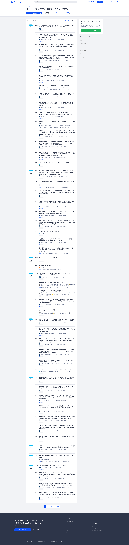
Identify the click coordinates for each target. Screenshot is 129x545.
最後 (58, 506)
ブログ (65, 532)
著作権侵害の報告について (43, 541)
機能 (65, 523)
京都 (40, 253)
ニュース (66, 530)
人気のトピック (95, 528)
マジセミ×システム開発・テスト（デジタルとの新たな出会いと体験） (56, 125)
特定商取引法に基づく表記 (56, 541)
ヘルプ (93, 521)
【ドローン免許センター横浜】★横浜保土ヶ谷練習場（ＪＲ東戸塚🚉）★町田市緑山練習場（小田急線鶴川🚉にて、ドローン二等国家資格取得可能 (58, 285)
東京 (40, 269)
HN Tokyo (43, 267)
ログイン (111, 1)
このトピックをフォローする (34, 13)
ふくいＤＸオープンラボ (46, 185)
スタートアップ (83, 43)
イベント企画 (94, 523)
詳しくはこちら (36, 529)
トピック (28, 6)
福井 (40, 187)
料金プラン (66, 526)
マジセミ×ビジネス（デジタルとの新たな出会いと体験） (53, 28)
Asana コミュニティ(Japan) (47, 259)
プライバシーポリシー (24, 541)
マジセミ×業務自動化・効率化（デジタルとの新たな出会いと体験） (55, 487)
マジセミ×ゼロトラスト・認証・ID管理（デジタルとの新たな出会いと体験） (57, 363)
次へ (54, 506)
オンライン (41, 30)
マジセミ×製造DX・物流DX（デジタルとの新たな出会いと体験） (54, 60)
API (92, 526)
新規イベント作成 (91, 30)
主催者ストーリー (68, 528)
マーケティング (83, 47)
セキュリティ (33, 541)
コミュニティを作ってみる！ (22, 529)
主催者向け (100, 1)
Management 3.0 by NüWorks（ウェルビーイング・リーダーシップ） (56, 164)
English (116, 1)
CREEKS (42, 233)
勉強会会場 (94, 525)
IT (80, 53)
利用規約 (16, 541)
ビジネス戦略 (83, 50)
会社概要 (66, 525)
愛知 (40, 461)
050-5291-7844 (92, 1)
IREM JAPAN (43, 251)
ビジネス (33, 6)
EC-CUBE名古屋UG (45, 459)
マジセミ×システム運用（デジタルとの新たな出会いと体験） (54, 69)
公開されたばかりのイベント (98, 530)
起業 (81, 40)
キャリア (82, 57)
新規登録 (106, 1)
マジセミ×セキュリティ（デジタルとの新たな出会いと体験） (54, 96)
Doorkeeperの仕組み (68, 521)
